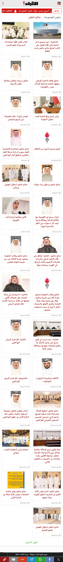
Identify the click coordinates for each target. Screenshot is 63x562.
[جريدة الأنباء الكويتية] (30, 3)
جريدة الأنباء (24, 554)
